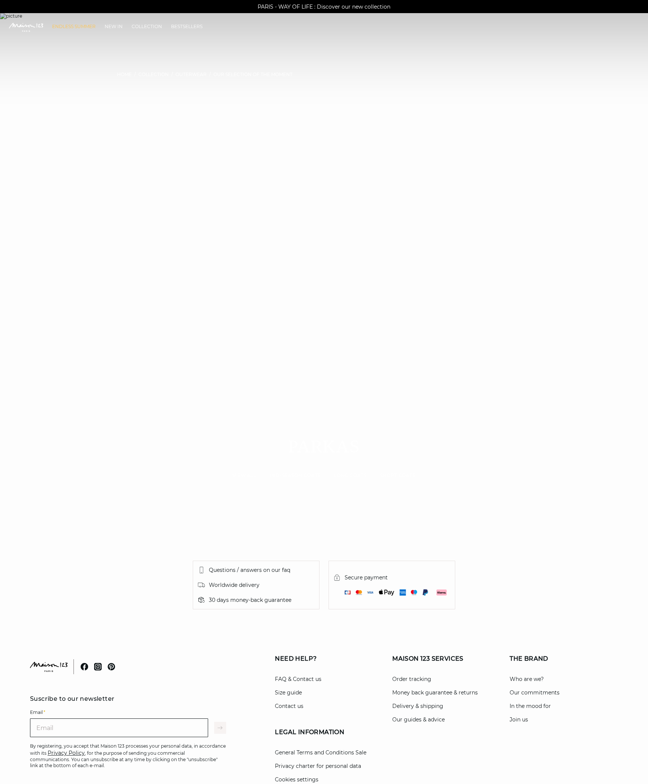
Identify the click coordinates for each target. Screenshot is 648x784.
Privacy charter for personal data (318, 766)
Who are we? (527, 679)
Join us (519, 719)
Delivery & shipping (417, 706)
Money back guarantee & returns (435, 692)
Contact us (289, 706)
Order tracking (411, 679)
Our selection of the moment (252, 74)
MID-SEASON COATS (295, 475)
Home (124, 74)
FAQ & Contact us (298, 679)
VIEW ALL (244, 475)
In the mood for (530, 706)
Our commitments (535, 692)
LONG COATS (350, 475)
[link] (74, 26)
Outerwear (191, 74)
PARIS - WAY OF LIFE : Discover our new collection (324, 6)
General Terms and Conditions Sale (320, 752)
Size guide (288, 692)
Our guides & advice (418, 719)
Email (37, 712)
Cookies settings (296, 779)
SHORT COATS (398, 475)
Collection (153, 74)
